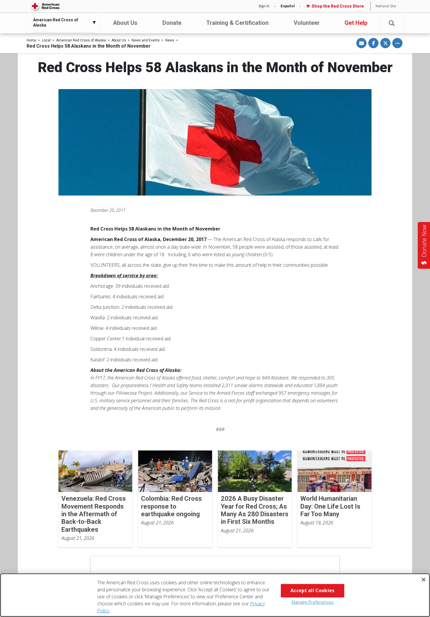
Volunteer (307, 22)
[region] (215, 595)
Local (46, 40)
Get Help (356, 22)
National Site (386, 6)
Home (31, 40)
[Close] (423, 579)
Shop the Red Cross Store (338, 6)
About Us (125, 22)
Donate (171, 22)
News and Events (146, 40)
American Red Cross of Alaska (81, 40)
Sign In (264, 6)
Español (288, 6)
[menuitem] (62, 22)
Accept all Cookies (312, 590)
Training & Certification (237, 22)
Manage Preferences (312, 602)
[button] (391, 23)
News (169, 40)
